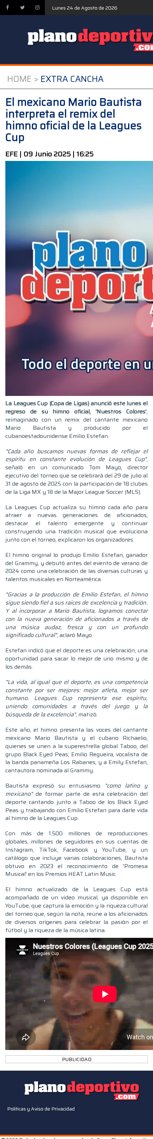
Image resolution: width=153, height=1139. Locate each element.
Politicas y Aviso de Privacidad (41, 1109)
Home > (22, 79)
